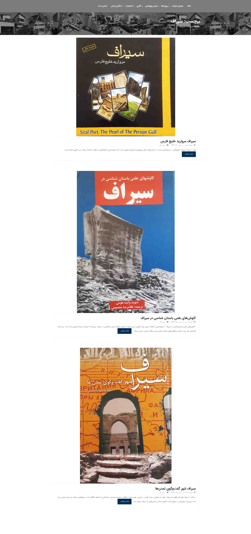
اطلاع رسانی (116, 6)
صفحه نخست (193, 27)
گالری (138, 6)
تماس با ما (102, 6)
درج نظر (162, 145)
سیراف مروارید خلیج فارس (178, 141)
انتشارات (129, 6)
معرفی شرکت (177, 6)
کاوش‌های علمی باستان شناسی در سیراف (168, 318)
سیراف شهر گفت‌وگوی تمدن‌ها (175, 489)
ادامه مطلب (188, 154)
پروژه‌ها (164, 6)
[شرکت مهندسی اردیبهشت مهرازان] (200, 2)
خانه (189, 6)
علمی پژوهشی (151, 6)
